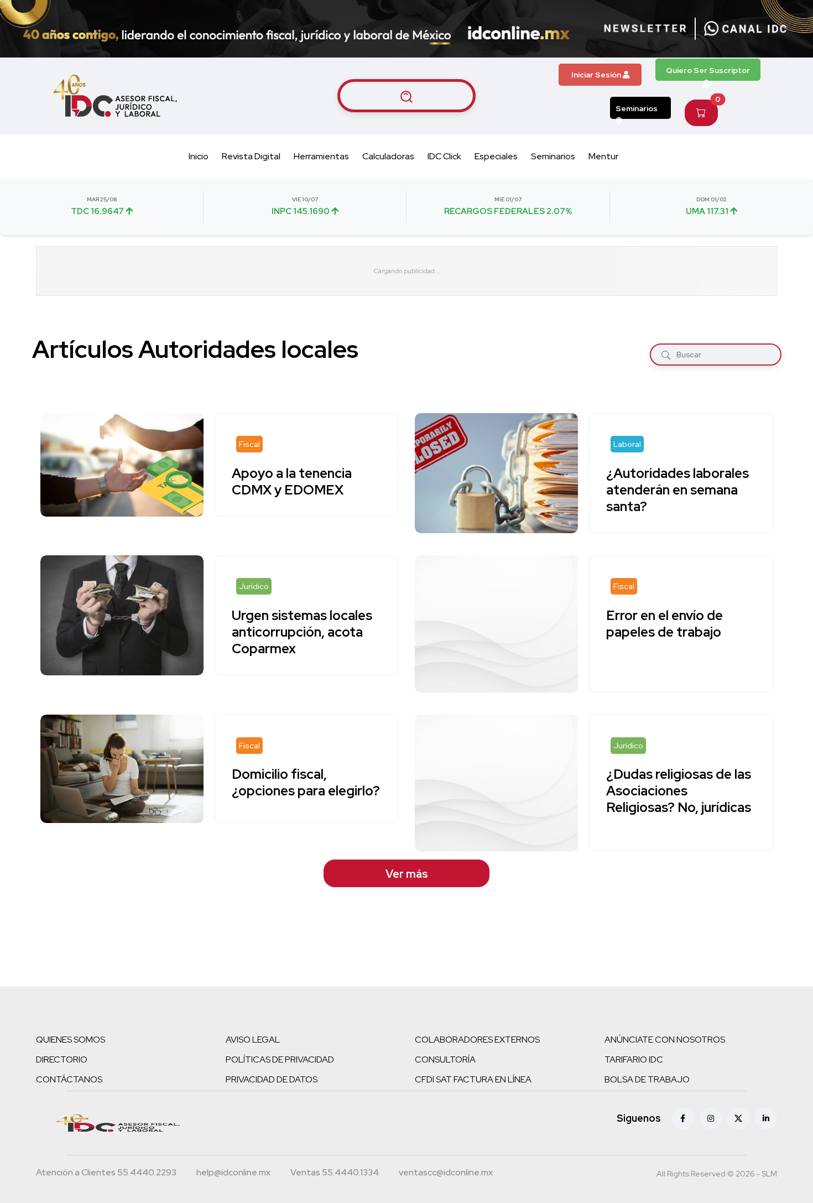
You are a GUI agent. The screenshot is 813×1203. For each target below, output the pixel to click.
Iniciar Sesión (597, 75)
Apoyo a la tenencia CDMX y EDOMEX (292, 481)
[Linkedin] (766, 1118)
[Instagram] (711, 1118)
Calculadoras (388, 156)
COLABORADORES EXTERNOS (477, 1039)
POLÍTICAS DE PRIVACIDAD (280, 1059)
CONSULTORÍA (445, 1059)
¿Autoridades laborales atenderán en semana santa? (677, 490)
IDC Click (444, 156)
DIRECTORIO (61, 1059)
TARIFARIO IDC (633, 1059)
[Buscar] (665, 354)
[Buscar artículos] (406, 95)
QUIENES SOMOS (70, 1039)
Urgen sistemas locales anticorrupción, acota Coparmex (302, 632)
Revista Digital (251, 156)
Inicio (199, 156)
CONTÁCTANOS (69, 1079)
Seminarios (637, 108)
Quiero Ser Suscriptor (708, 70)
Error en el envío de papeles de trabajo (664, 623)
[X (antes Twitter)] (738, 1118)
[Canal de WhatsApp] (745, 29)
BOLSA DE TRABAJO (647, 1079)
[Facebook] (683, 1118)
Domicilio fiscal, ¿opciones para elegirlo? (306, 783)
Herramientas (321, 156)
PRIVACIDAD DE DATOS (271, 1079)
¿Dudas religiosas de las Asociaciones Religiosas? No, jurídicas (678, 791)
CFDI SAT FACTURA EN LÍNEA (473, 1079)
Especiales (496, 156)
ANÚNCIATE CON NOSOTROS (664, 1039)
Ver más (406, 874)
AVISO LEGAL (253, 1039)
